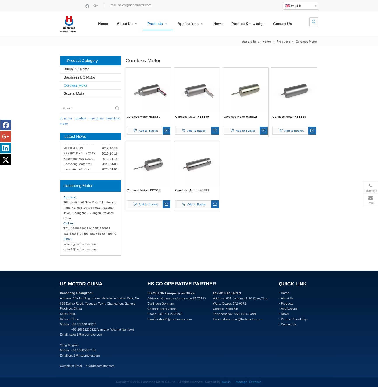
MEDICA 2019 (73, 146)
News (285, 313)
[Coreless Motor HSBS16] (294, 90)
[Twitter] (5, 159)
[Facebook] (87, 5)
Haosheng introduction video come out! (90, 167)
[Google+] (95, 5)
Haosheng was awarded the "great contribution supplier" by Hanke (90, 156)
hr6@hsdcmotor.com (100, 366)
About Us (287, 298)
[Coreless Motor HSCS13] (197, 164)
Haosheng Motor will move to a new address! (90, 162)
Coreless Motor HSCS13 (192, 190)
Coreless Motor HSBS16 (289, 116)
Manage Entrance (248, 381)
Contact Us (288, 324)
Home (285, 293)
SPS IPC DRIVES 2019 (79, 151)
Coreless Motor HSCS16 (144, 190)
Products (287, 303)
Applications (289, 308)
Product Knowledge (294, 319)
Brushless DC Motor (79, 77)
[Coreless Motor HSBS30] (148, 90)
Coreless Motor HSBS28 (240, 116)
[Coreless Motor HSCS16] (148, 164)
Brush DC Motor (76, 69)
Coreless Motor (75, 85)
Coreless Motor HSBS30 (143, 116)
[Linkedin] (5, 148)
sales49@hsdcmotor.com (174, 319)
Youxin (226, 381)
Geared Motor (74, 93)
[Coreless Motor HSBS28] (246, 90)
